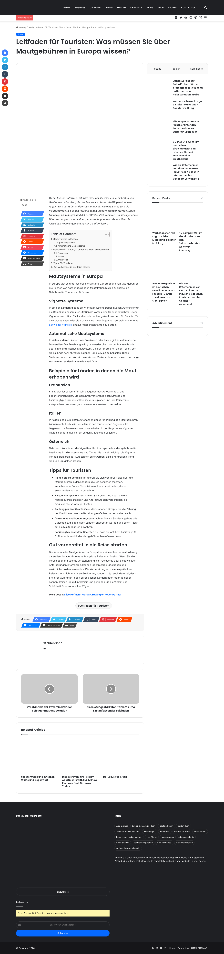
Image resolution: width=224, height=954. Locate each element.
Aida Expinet (122, 826)
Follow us (22, 902)
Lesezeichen (200, 831)
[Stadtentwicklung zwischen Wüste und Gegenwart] (39, 756)
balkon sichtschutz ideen (143, 826)
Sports (172, 7)
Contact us (188, 7)
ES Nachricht (29, 200)
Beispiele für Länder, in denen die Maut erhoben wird (81, 249)
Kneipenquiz (149, 831)
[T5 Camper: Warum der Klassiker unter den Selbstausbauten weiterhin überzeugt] (161, 129)
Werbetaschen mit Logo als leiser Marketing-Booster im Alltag (187, 105)
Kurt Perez (165, 831)
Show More (63, 891)
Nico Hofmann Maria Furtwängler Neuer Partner (92, 594)
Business (80, 7)
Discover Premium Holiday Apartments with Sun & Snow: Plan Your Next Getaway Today (80, 781)
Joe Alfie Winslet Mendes (127, 831)
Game (109, 7)
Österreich (63, 260)
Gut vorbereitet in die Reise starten (71, 267)
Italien (61, 256)
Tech (161, 7)
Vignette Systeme (65, 242)
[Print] (5, 103)
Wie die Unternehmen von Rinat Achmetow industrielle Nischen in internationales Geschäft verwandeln (186, 171)
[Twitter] (5, 60)
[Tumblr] (5, 74)
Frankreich (63, 253)
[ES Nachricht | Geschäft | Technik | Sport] (36, 7)
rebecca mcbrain (186, 837)
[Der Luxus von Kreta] (121, 756)
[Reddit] (5, 88)
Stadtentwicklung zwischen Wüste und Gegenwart (38, 778)
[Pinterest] (5, 81)
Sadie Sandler (122, 842)
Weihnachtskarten (184, 842)
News (150, 7)
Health (121, 7)
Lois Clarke (152, 837)
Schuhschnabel (164, 842)
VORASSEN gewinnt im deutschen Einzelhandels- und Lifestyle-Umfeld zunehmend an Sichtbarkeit (186, 150)
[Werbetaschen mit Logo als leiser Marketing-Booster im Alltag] (161, 109)
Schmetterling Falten (143, 842)
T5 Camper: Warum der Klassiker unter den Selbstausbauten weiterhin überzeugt (187, 126)
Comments (196, 68)
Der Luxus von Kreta (115, 776)
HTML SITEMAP (199, 948)
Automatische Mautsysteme (71, 246)
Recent (157, 68)
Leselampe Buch (182, 831)
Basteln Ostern (166, 826)
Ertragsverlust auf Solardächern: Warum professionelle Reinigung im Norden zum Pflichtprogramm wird (188, 87)
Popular (175, 68)
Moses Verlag (168, 837)
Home (66, 7)
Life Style (136, 7)
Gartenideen (183, 826)
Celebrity (96, 7)
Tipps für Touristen (63, 263)
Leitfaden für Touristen (94, 605)
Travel (30, 27)
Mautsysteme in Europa (65, 239)
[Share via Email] (5, 96)
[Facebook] (5, 52)
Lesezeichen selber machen (129, 837)
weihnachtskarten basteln (128, 848)
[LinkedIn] (5, 67)
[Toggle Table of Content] (105, 234)
